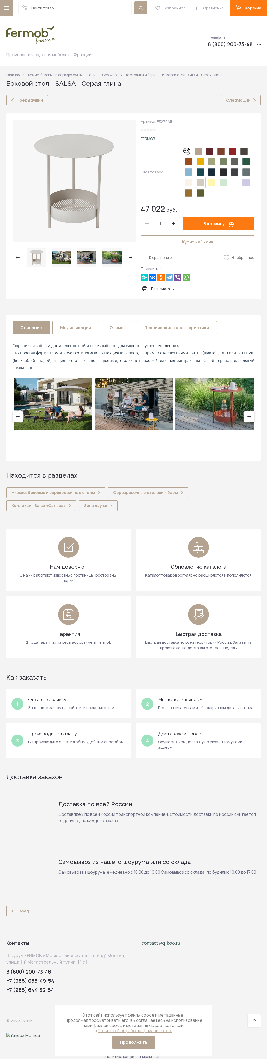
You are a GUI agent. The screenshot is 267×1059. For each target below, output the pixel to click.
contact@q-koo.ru (160, 943)
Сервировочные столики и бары (129, 75)
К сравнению (160, 257)
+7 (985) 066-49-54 (30, 980)
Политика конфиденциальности (133, 1056)
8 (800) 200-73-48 (230, 44)
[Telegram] (169, 277)
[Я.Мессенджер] (144, 277)
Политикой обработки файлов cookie (135, 1030)
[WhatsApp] (186, 277)
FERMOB (148, 138)
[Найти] (140, 7)
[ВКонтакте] (152, 277)
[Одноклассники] (161, 277)
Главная (13, 75)
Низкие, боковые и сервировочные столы (61, 75)
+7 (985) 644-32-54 (30, 990)
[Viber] (177, 277)
